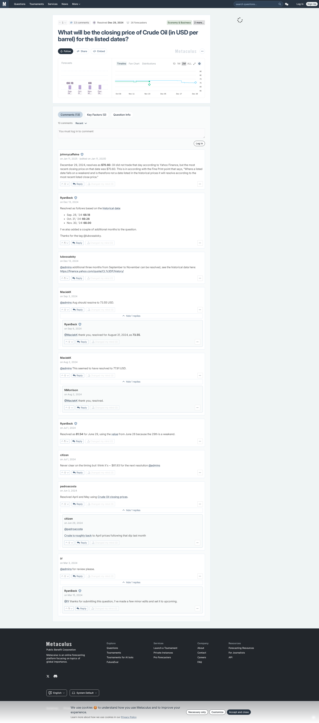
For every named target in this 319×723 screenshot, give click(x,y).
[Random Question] (286, 4)
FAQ (199, 662)
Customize (217, 712)
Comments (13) (70, 114)
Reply (80, 183)
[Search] (279, 4)
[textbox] (131, 171)
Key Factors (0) (96, 114)
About (200, 648)
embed (101, 51)
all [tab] (189, 63)
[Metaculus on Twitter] (47, 676)
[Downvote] (65, 22)
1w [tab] (179, 63)
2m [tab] (184, 63)
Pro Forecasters (162, 657)
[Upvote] (60, 22)
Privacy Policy (129, 717)
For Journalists (237, 652)
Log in (300, 4)
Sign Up (311, 4)
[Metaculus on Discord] (55, 676)
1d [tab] (174, 63)
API (230, 657)
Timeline (121, 63)
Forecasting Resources (241, 648)
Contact (201, 652)
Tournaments (114, 652)
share (84, 51)
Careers (201, 657)
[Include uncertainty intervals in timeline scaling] (194, 63)
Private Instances (163, 652)
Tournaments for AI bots (120, 657)
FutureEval (112, 662)
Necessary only (197, 712)
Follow (67, 51)
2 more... (199, 22)
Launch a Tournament (165, 648)
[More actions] (202, 51)
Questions (112, 648)
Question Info (122, 114)
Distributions (149, 63)
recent (79, 123)
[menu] (200, 184)
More (75, 4)
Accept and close (239, 712)
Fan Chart (134, 63)
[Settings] (199, 64)
